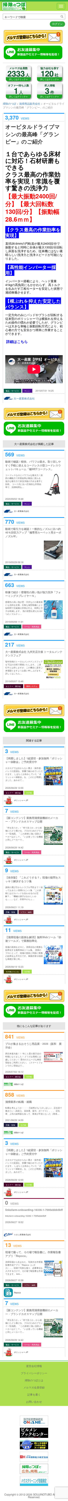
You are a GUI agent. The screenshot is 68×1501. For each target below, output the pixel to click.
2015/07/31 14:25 (45, 390)
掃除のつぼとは (34, 1380)
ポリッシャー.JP (21, 800)
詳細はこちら (17, 341)
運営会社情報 (34, 1366)
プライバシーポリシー (34, 1373)
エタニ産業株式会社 (22, 1234)
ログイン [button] (57, 24)
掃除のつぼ (14, 6)
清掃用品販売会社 (29, 103)
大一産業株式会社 (24, 398)
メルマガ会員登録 (34, 1387)
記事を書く (34, 1394)
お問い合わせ (34, 1401)
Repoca (17, 1292)
